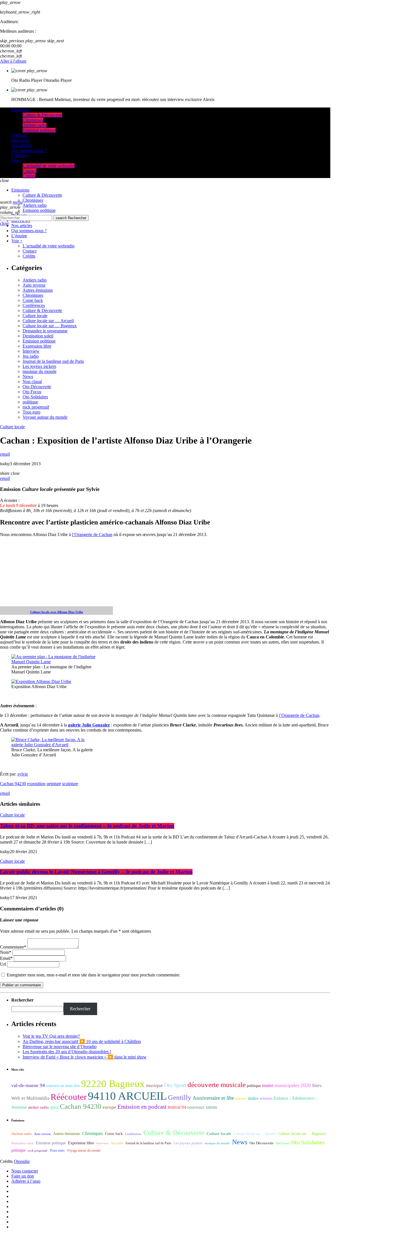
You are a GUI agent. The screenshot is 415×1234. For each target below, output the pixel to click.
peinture (54, 783)
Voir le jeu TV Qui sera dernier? (51, 1036)
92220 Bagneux (113, 1083)
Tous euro (31, 412)
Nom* (5, 952)
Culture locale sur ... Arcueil (254, 1134)
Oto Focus (32, 391)
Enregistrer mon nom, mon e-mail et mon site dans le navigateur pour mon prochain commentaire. (93, 974)
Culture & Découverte (42, 310)
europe (109, 1107)
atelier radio (38, 1107)
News (28, 376)
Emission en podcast (142, 1106)
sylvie (23, 774)
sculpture (70, 783)
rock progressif (36, 407)
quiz (54, 1107)
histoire (241, 1098)
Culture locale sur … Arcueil (48, 320)
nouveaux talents (202, 1107)
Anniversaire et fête (213, 1098)
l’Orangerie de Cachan (92, 534)
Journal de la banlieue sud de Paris (53, 361)
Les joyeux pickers (39, 366)
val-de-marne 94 (28, 1085)
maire (268, 1085)
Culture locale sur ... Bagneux (302, 1134)
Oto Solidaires (35, 396)
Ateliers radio (35, 280)
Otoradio (22, 1161)
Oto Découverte (37, 386)
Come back (33, 300)
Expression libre (37, 346)
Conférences (34, 305)
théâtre (253, 1098)
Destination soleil (38, 335)
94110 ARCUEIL (127, 1096)
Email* (6, 958)
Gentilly (179, 1097)
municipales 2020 (293, 1085)
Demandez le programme (45, 330)
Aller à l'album (13, 61)
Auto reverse (34, 285)
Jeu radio (31, 356)
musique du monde (39, 371)
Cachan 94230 (13, 783)
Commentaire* (13, 947)
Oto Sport (175, 1085)
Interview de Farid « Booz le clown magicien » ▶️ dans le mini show (85, 1057)
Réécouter (69, 1097)
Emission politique (39, 341)
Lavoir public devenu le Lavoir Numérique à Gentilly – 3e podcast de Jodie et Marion (96, 872)
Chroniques (33, 295)
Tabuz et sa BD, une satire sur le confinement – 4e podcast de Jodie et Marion (87, 826)
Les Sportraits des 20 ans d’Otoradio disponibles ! (67, 1051)
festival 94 (177, 1107)
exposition (36, 783)
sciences (266, 1098)
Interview (31, 351)
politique (30, 401)
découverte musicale (216, 1084)
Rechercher (71, 218)
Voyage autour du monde (45, 417)
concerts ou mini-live (63, 1086)
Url (3, 964)
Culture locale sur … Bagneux (50, 325)
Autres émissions (38, 290)
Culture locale (35, 315)
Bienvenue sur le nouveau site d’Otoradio (60, 1046)
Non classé (32, 381)
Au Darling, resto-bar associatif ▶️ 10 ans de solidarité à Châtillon (82, 1041)
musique (154, 1085)
